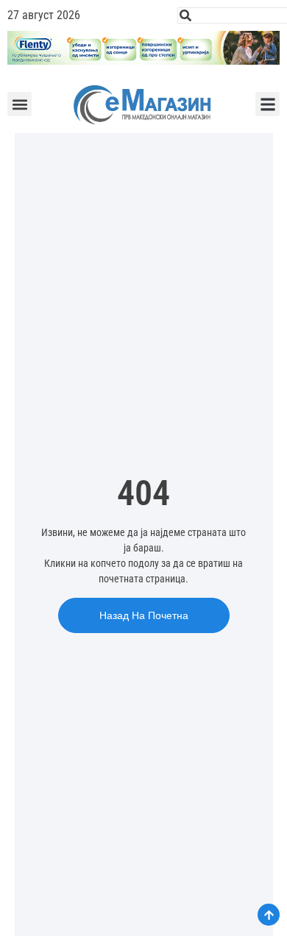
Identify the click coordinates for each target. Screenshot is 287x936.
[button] (19, 104)
